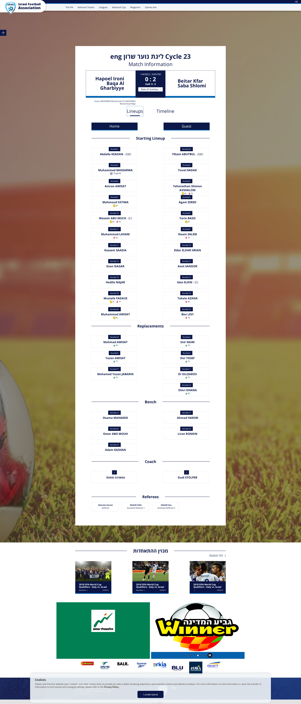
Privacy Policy (111, 687)
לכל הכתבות (216, 555)
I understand (150, 694)
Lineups (135, 111)
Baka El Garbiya (149, 89)
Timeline (165, 111)
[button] (210, 655)
